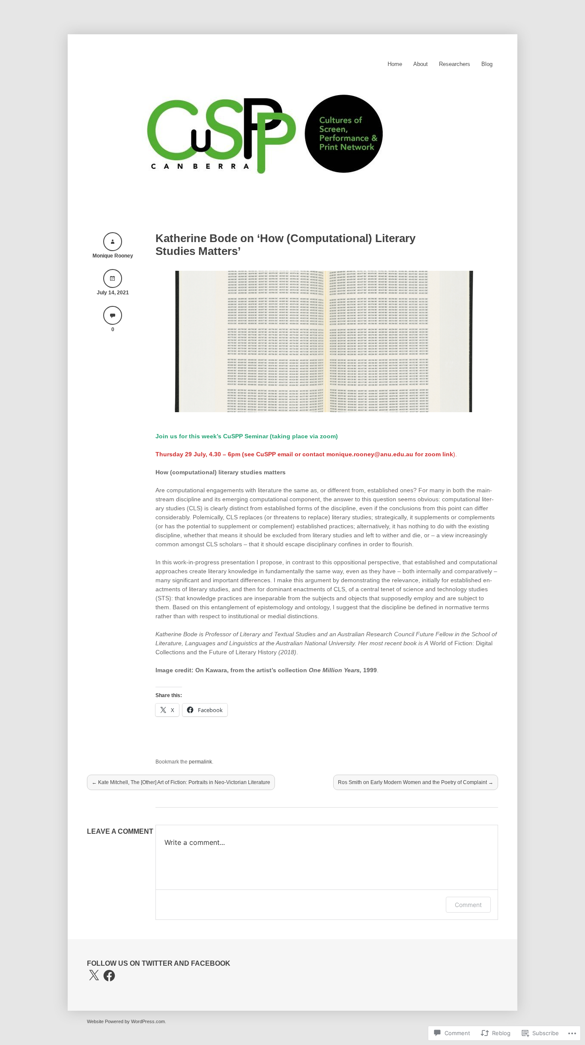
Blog (486, 64)
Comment (468, 904)
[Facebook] (109, 975)
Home (395, 64)
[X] (94, 975)
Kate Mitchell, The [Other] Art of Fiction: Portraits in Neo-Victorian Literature (181, 782)
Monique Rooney (113, 256)
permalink (200, 762)
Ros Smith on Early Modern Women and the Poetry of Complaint (415, 782)
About (420, 64)
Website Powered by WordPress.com (126, 1021)
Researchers (454, 64)
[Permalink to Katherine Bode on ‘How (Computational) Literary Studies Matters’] (326, 410)
